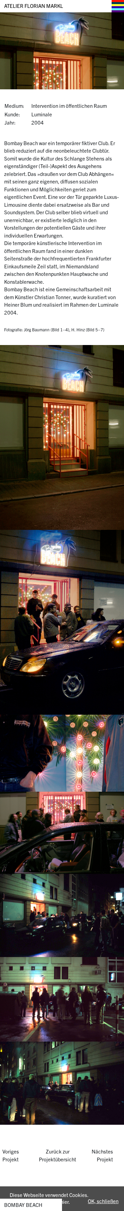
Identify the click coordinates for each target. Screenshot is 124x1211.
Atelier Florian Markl (33, 5)
